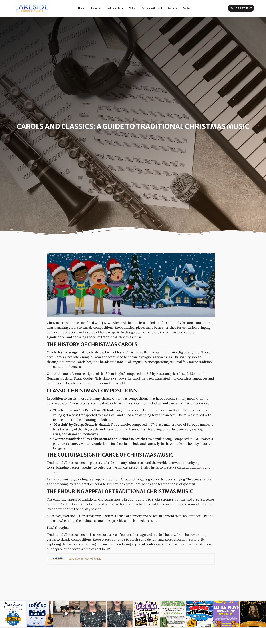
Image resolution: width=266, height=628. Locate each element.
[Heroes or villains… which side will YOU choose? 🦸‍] (199, 614)
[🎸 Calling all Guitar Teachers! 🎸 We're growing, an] (40, 614)
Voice (132, 8)
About (94, 8)
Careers (172, 8)
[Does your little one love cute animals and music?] (93, 614)
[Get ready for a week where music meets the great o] (173, 614)
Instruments (113, 8)
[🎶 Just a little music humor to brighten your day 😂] (146, 614)
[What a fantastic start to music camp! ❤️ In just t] (66, 614)
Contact (187, 8)
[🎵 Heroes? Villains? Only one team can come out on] (120, 614)
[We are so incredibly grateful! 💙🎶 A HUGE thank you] (13, 614)
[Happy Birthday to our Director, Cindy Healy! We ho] (253, 614)
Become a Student (152, 8)
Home (81, 8)
